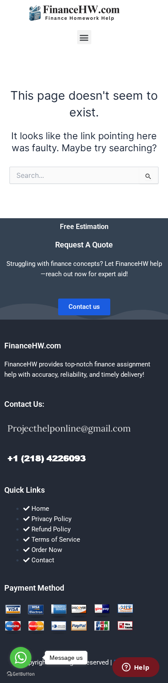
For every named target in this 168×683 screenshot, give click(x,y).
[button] (84, 37)
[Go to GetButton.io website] (20, 674)
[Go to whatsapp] (20, 657)
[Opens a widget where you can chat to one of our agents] (135, 668)
